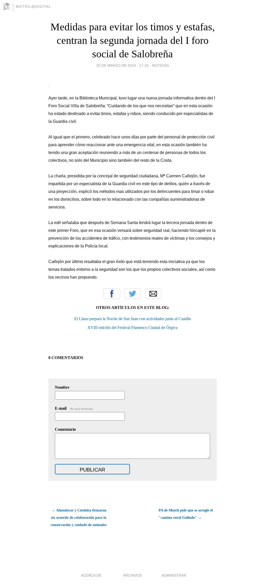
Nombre (62, 387)
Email (153, 293)
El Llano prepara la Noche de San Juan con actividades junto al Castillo (132, 318)
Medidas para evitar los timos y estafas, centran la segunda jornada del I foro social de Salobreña (132, 40)
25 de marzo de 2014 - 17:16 (122, 65)
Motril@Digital (33, 6)
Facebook (112, 293)
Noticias (160, 65)
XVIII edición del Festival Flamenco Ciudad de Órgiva (132, 327)
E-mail (74, 408)
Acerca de (91, 575)
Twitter (132, 293)
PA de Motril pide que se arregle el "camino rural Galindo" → (186, 514)
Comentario (65, 429)
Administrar (173, 575)
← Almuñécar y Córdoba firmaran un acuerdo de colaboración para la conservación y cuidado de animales (78, 517)
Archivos (132, 575)
